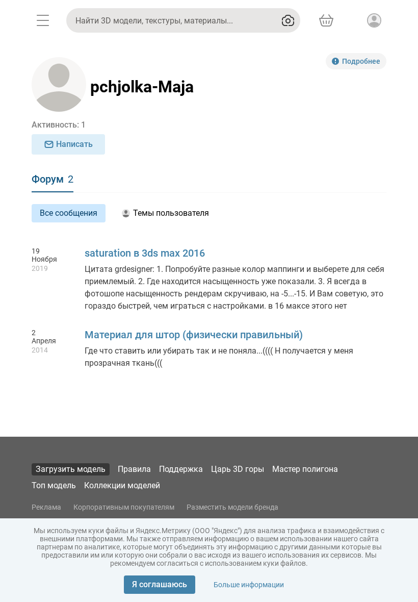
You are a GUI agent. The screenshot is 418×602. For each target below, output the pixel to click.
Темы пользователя (171, 213)
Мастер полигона (305, 469)
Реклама (46, 507)
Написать (74, 144)
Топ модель (54, 485)
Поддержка (181, 469)
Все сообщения (68, 213)
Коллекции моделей (122, 485)
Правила (134, 469)
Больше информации (249, 585)
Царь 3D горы (237, 469)
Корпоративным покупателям (123, 507)
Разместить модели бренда (232, 507)
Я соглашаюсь (159, 584)
